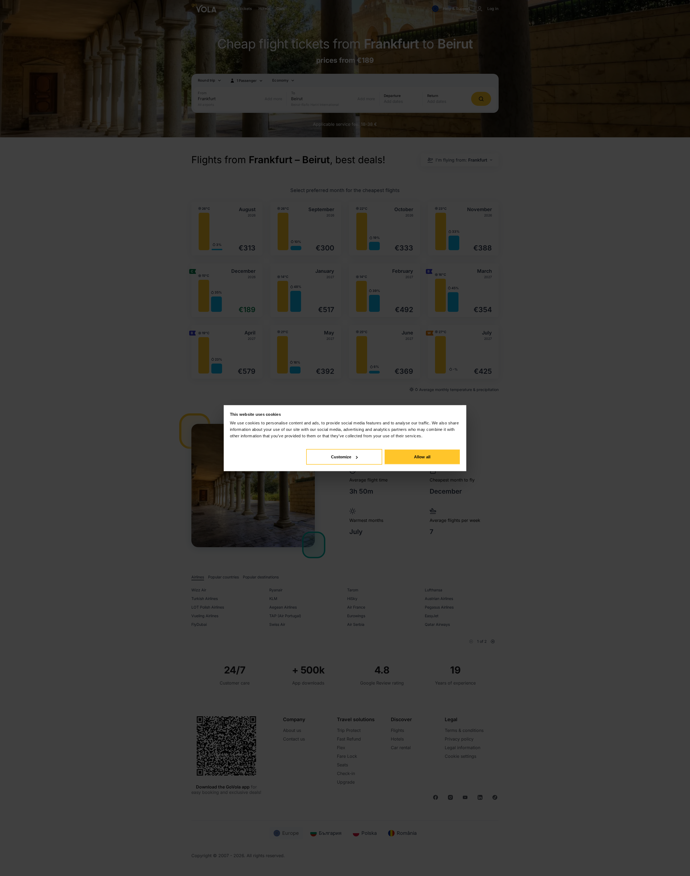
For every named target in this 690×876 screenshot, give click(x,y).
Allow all (422, 457)
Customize (341, 457)
